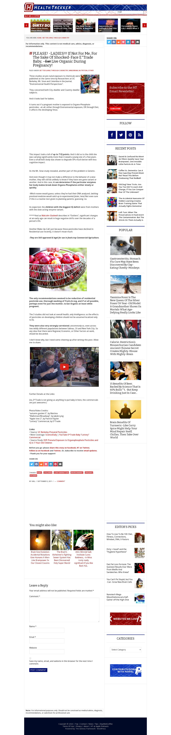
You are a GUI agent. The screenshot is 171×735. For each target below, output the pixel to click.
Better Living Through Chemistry (54, 70)
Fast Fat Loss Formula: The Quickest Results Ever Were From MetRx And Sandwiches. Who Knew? (119, 568)
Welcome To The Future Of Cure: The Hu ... (63, 28)
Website (33, 647)
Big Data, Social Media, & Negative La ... (84, 28)
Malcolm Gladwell (50, 215)
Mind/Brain (73, 70)
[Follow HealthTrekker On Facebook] (112, 135)
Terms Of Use (68, 726)
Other (91, 70)
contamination (61, 472)
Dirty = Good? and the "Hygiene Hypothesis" (117, 550)
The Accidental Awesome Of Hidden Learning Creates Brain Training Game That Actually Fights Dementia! (131, 202)
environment (77, 472)
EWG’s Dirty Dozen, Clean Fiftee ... (39, 29)
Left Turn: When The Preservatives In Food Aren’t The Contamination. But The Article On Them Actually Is (131, 216)
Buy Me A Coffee (32, 16)
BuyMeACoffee (106, 724)
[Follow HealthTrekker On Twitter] (121, 135)
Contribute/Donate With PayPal (125, 670)
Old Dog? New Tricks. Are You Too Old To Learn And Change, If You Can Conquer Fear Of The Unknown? (131, 188)
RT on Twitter (83, 448)
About (86, 726)
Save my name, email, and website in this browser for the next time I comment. (61, 662)
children (48, 472)
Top (76, 724)
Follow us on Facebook (39, 450)
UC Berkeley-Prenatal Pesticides (52, 432)
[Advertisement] (64, 502)
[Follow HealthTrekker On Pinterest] (130, 135)
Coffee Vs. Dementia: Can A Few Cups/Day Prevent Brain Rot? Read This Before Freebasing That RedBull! (131, 174)
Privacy (79, 726)
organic (89, 472)
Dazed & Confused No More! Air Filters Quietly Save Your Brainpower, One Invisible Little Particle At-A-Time (131, 160)
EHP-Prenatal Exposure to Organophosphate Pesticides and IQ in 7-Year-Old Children (63, 441)
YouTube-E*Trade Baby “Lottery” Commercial (59, 436)
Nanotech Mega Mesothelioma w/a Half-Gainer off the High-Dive (118, 597)
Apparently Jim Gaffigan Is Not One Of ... (108, 28)
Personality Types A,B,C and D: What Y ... (130, 28)
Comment (61, 481)
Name (32, 626)
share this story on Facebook (63, 448)
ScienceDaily (51, 434)
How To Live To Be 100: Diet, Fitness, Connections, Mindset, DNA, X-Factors (120, 537)
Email (32, 637)
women (33, 475)
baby (39, 472)
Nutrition (83, 70)
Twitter (57, 450)
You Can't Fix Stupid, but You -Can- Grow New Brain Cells (120, 580)
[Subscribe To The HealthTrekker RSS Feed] (139, 135)
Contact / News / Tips (89, 724)
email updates (90, 450)
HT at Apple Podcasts (100, 726)
